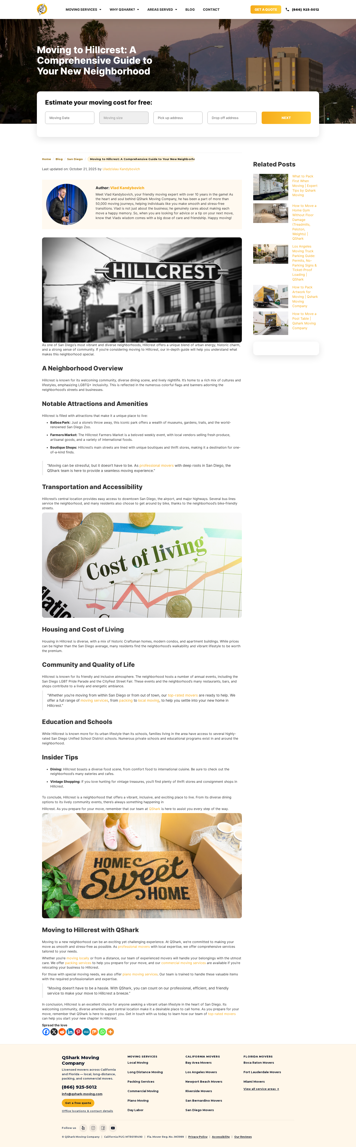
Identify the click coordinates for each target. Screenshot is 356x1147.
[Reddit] (62, 1031)
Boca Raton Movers (259, 1062)
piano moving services (140, 974)
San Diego (75, 159)
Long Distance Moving (145, 1072)
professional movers (156, 465)
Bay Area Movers (198, 1062)
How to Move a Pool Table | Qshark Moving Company (304, 321)
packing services (78, 963)
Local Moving (138, 1062)
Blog (190, 9)
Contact (211, 9)
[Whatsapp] (102, 1031)
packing (126, 700)
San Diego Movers (199, 1110)
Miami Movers (254, 1081)
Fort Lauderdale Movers (262, 1072)
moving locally (78, 958)
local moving (148, 700)
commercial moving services (183, 963)
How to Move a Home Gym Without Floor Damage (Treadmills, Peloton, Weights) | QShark (304, 222)
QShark (154, 809)
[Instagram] (93, 1128)
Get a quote (266, 9)
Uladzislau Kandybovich (121, 169)
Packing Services (141, 1081)
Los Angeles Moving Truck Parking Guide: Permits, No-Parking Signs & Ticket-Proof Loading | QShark (304, 262)
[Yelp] (83, 1128)
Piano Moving (138, 1100)
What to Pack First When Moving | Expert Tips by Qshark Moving (304, 185)
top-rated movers (183, 695)
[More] (110, 1031)
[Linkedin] (70, 1031)
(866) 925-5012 (305, 10)
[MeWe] (86, 1031)
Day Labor (135, 1110)
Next (286, 118)
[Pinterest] (78, 1031)
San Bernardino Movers (203, 1100)
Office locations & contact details (87, 1111)
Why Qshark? (122, 9)
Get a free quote (78, 1103)
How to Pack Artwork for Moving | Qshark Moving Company (305, 296)
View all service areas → (261, 1088)
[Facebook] (46, 1031)
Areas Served (160, 9)
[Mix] (94, 1031)
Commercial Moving (143, 1091)
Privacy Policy (197, 1136)
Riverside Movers (198, 1091)
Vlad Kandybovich (127, 188)
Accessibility (221, 1136)
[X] (54, 1031)
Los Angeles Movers (201, 1072)
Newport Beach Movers (203, 1081)
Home (46, 159)
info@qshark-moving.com (82, 1094)
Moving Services (81, 9)
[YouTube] (113, 1128)
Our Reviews (243, 1136)
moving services (94, 700)
